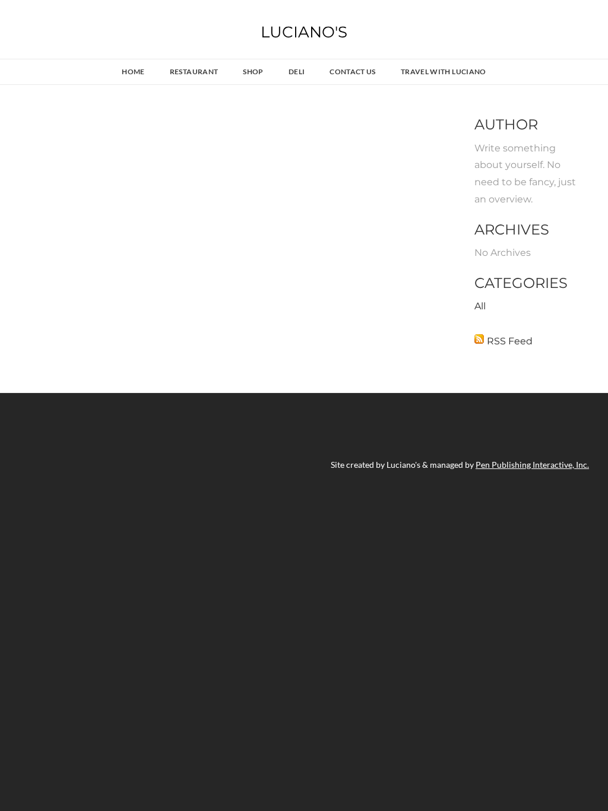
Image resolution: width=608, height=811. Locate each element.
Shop (253, 71)
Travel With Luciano (443, 71)
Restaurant (194, 71)
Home (133, 71)
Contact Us (353, 71)
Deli (297, 71)
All (480, 306)
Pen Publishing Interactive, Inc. (532, 465)
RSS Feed (510, 341)
